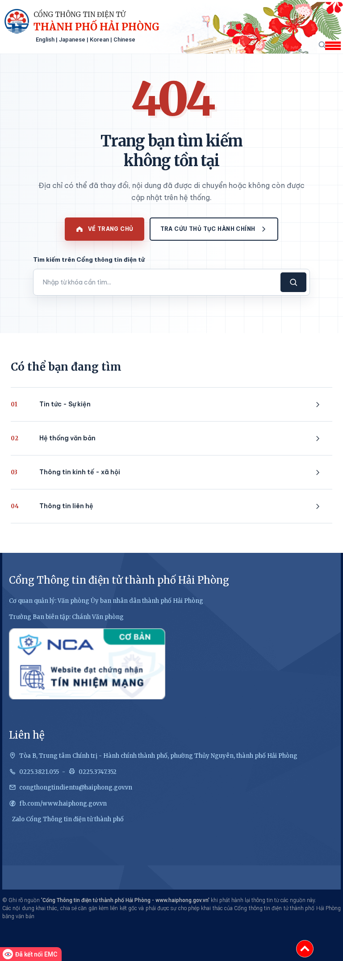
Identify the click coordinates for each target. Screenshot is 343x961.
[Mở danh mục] (332, 45)
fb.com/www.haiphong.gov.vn (63, 803)
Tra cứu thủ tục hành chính (207, 229)
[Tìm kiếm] (321, 44)
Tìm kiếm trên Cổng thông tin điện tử (89, 259)
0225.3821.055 (39, 772)
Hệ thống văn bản (53, 438)
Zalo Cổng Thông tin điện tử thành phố (68, 819)
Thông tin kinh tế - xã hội (65, 472)
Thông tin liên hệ (52, 506)
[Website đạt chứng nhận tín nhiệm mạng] (87, 663)
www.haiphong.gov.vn (181, 900)
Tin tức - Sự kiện (51, 404)
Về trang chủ (111, 229)
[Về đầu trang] (305, 948)
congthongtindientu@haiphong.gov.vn (75, 787)
